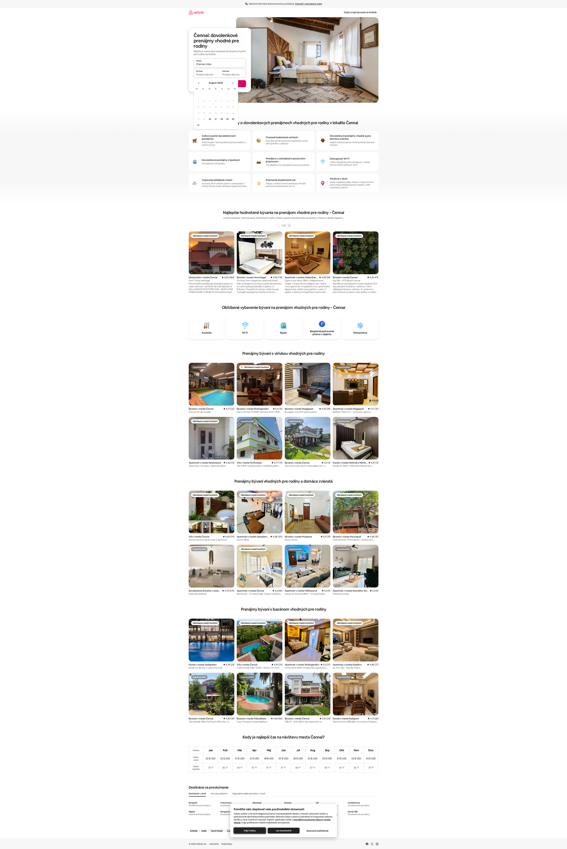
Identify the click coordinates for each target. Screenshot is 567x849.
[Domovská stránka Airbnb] (196, 12)
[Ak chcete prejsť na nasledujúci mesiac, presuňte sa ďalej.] (233, 83)
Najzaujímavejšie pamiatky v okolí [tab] (248, 793)
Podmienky (226, 844)
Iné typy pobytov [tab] (219, 793)
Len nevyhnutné (283, 830)
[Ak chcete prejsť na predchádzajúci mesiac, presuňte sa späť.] (199, 83)
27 (215, 119)
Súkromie (214, 844)
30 (233, 119)
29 (227, 119)
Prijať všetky (250, 830)
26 (210, 119)
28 (221, 119)
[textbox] (206, 74)
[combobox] (220, 64)
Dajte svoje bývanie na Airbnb (360, 12)
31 (198, 125)
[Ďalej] (289, 225)
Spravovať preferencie (317, 830)
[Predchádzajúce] (278, 225)
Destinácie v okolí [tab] (197, 793)
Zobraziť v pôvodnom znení (308, 4)
